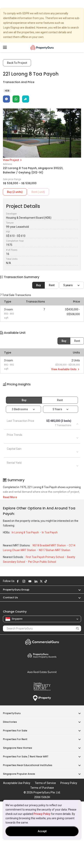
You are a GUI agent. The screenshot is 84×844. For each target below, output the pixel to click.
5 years (68, 285)
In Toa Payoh (50, 532)
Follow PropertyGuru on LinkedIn (36, 581)
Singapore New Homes (17, 748)
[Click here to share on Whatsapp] (16, 99)
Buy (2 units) (15, 191)
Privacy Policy (42, 813)
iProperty (42, 698)
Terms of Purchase (42, 787)
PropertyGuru (12, 713)
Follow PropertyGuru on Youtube (30, 581)
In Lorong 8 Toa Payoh (25, 532)
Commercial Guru (42, 642)
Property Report (42, 686)
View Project (11, 160)
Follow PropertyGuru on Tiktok (45, 581)
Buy (38, 285)
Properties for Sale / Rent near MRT (25, 756)
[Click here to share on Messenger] (6, 99)
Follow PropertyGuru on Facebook (17, 581)
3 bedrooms (20, 409)
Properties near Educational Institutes (27, 765)
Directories (10, 722)
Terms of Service (45, 783)
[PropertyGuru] (42, 47)
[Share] (25, 99)
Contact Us (10, 597)
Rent (52, 285)
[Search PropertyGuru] (77, 628)
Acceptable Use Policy (16, 783)
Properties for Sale (15, 730)
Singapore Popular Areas (19, 774)
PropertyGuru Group (16, 589)
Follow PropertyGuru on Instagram (23, 581)
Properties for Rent (15, 739)
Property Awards (42, 655)
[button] (42, 388)
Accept (42, 831)
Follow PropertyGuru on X (41, 581)
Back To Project (17, 62)
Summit (42, 672)
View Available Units (64, 369)
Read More (10, 497)
